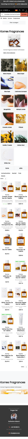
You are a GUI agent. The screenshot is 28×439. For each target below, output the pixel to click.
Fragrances (16, 18)
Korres (10, 18)
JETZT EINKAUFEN (22, 4)
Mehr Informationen (9, 53)
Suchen (24, 14)
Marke (5, 18)
